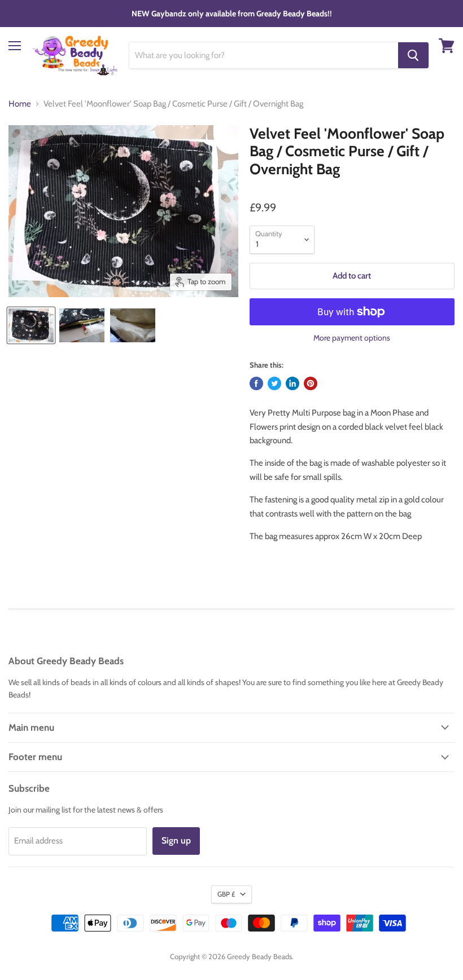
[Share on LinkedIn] (292, 383)
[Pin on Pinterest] (310, 383)
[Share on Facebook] (256, 383)
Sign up (176, 840)
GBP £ (226, 894)
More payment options (351, 337)
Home (19, 104)
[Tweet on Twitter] (274, 383)
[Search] (413, 55)
